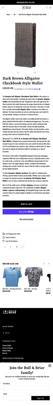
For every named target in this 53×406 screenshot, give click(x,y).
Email (5, 393)
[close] (50, 365)
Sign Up (40, 398)
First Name (6, 383)
